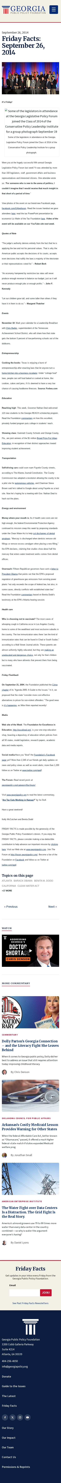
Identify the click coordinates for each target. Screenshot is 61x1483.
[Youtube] (27, 1417)
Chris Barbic (11, 328)
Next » (52, 907)
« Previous (11, 907)
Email (12, 1285)
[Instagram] (20, 1417)
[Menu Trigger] (53, 9)
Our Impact (8, 1438)
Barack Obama (23, 880)
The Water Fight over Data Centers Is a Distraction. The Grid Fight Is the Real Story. (29, 1212)
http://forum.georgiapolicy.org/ (24, 854)
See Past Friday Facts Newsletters (30, 1303)
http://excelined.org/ (22, 730)
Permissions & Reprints (16, 1467)
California (9, 886)
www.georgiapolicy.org (16, 795)
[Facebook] (5, 1417)
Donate (6, 1376)
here (13, 213)
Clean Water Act (28, 886)
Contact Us (9, 1457)
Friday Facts (9, 1406)
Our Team (8, 1447)
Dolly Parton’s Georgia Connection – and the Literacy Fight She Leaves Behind (30, 1045)
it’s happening (10, 705)
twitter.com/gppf (9, 865)
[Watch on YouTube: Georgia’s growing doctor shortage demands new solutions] (30, 951)
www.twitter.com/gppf (31, 770)
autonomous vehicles (24, 483)
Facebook (19, 860)
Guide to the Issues (13, 1386)
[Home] (24, 10)
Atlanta (7, 880)
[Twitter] (12, 1417)
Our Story (8, 1428)
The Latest (9, 1396)
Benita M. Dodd (43, 880)
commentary (27, 418)
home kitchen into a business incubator (19, 373)
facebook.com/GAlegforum (14, 208)
